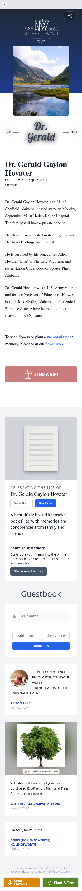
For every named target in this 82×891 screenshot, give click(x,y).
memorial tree (58, 336)
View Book (21, 503)
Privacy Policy (29, 871)
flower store (54, 343)
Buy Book (45, 503)
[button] (41, 748)
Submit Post (41, 646)
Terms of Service (53, 871)
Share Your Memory (28, 571)
